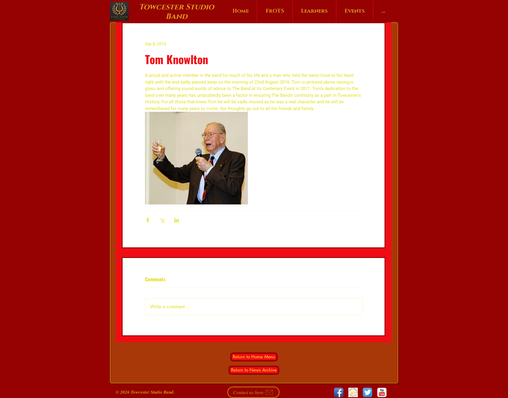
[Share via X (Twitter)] (162, 220)
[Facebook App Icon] (338, 392)
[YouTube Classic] (382, 392)
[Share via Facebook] (148, 220)
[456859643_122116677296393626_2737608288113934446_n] (353, 392)
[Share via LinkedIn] (176, 220)
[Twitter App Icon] (367, 392)
